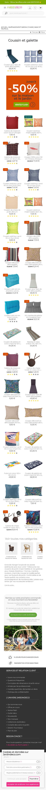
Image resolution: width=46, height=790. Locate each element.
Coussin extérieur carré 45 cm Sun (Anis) (12, 237)
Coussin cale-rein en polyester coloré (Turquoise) (12, 291)
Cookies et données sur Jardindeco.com (15, 753)
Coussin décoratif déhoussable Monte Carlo (12, 422)
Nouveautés (12, 716)
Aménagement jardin (18, 27)
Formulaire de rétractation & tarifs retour (24, 683)
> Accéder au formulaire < (17, 745)
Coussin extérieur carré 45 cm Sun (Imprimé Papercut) (12, 449)
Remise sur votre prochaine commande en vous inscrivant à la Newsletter (23, 599)
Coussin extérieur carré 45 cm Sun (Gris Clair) (12, 184)
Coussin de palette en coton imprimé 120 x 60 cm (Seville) (33, 449)
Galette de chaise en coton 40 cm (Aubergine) (12, 370)
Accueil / (4, 27)
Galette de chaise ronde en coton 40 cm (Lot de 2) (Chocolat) (12, 527)
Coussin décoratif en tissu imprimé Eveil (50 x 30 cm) (33, 501)
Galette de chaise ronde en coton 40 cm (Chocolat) (33, 370)
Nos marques (13, 719)
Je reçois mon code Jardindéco (23, 615)
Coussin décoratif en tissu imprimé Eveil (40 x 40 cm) (12, 396)
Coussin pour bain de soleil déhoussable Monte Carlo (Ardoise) (33, 396)
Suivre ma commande (16, 677)
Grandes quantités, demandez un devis (23, 689)
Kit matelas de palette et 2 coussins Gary (33, 316)
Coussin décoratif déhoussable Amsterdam (33, 238)
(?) (21, 761)
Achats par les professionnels (19, 686)
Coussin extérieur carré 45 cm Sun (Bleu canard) (12, 501)
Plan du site (12, 731)
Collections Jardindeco (16, 722)
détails (6, 757)
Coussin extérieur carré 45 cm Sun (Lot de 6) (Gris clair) (33, 66)
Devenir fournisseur (15, 728)
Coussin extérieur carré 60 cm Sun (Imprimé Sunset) (33, 527)
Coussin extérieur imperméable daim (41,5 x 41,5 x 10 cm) (33, 132)
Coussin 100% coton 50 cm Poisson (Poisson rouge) (33, 159)
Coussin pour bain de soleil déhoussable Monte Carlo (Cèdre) (12, 66)
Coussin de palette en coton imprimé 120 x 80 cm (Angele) (12, 343)
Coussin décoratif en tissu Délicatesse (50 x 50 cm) (33, 264)
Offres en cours (14, 707)
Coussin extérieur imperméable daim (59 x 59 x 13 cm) (33, 212)
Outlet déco (12, 713)
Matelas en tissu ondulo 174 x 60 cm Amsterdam (33, 343)
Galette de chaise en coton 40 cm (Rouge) (12, 132)
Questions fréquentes (16, 680)
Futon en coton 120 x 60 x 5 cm (12, 474)
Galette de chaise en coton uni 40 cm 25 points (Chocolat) (12, 159)
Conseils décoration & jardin (18, 725)
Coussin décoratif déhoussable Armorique (12, 264)
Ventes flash (12, 710)
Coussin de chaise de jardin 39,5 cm (12, 211)
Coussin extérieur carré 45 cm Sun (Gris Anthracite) (33, 185)
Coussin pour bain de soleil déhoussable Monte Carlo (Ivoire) (33, 291)
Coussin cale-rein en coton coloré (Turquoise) (12, 317)
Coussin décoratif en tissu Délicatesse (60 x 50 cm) (33, 422)
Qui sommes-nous (15, 704)
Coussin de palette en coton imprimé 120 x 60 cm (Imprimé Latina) (33, 475)
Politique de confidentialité (18, 692)
